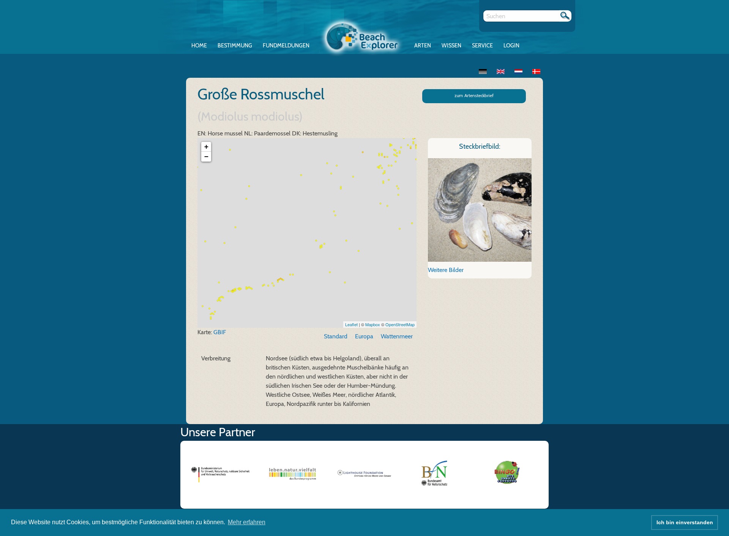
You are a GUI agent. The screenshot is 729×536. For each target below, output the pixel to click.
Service (482, 45)
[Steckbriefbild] (480, 209)
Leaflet (351, 324)
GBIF (219, 332)
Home (199, 45)
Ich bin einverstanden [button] (684, 522)
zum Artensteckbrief (474, 95)
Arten (422, 45)
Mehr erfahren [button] (246, 522)
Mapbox (372, 324)
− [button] (206, 156)
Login (511, 45)
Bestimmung (235, 45)
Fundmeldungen (286, 45)
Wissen (451, 45)
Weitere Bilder (446, 270)
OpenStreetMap (400, 324)
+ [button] (206, 147)
